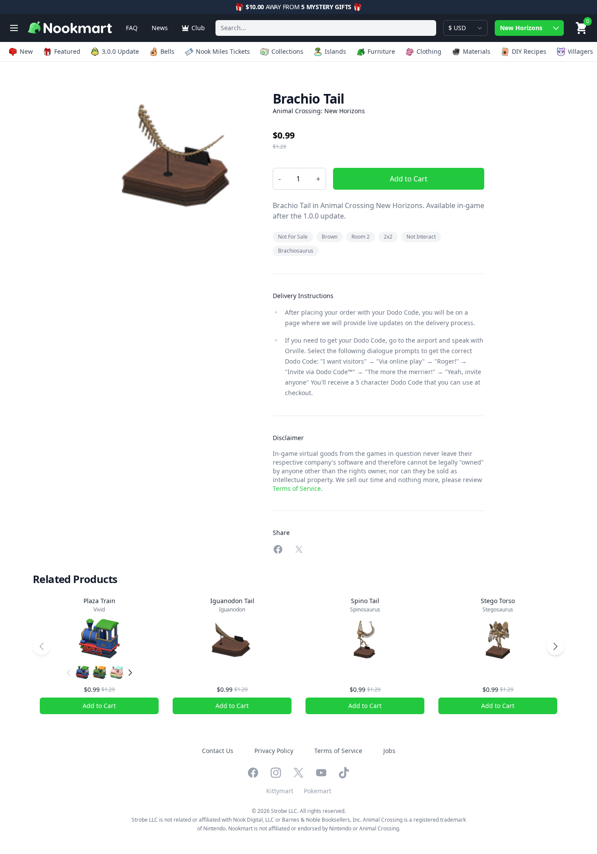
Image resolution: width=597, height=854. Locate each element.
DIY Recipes (529, 51)
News (160, 28)
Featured (67, 51)
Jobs (389, 750)
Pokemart (317, 791)
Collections (287, 51)
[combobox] (325, 28)
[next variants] (130, 672)
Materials (476, 51)
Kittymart (279, 791)
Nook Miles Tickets (223, 51)
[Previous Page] (41, 646)
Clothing (429, 51)
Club (198, 28)
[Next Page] (555, 646)
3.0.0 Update (120, 51)
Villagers (580, 51)
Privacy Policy (273, 750)
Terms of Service (297, 488)
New (26, 51)
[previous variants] (68, 672)
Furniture (381, 51)
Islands (335, 51)
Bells (167, 51)
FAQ (132, 28)
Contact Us (217, 750)
